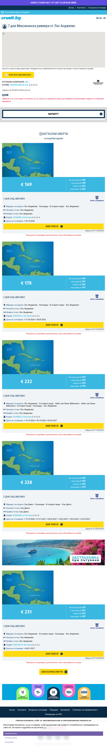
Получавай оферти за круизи (17, 12)
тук (45, 727)
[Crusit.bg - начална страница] (11, 18)
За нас (71, 8)
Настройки (9, 742)
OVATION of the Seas (22, 316)
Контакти (81, 8)
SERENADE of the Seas (23, 515)
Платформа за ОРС (53, 714)
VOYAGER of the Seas (22, 217)
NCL (27, 82)
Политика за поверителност (85, 710)
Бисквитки (65, 710)
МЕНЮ (99, 18)
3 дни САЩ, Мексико (14, 198)
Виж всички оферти (52, 671)
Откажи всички (11, 738)
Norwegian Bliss (19, 85)
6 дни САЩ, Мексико (14, 395)
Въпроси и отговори (97, 8)
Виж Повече (52, 226)
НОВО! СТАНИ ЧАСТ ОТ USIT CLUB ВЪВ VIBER (53, 2)
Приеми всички (11, 733)
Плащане (54, 710)
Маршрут (53, 114)
